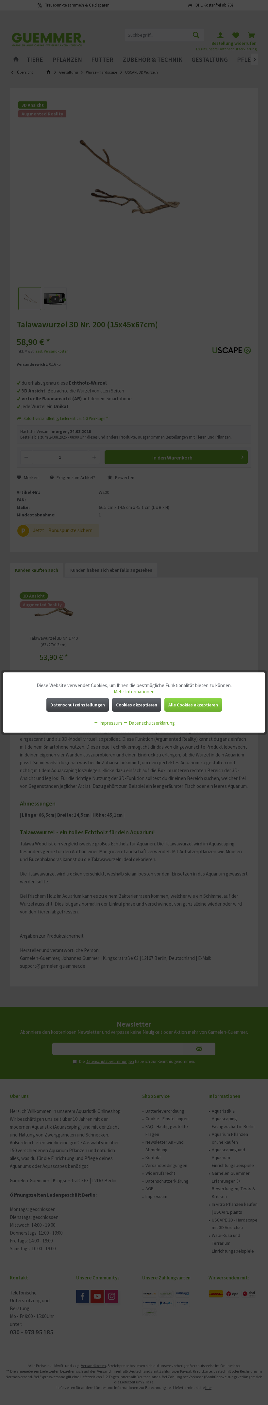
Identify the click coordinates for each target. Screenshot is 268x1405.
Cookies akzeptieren (136, 705)
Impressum (110, 723)
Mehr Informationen (134, 691)
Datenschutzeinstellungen (77, 705)
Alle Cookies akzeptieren (193, 705)
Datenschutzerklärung (151, 723)
